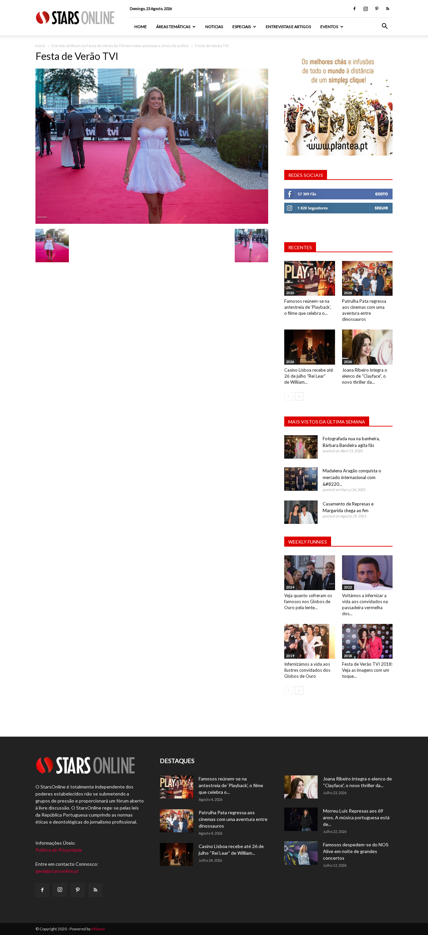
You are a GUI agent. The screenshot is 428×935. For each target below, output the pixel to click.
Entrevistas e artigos (288, 26)
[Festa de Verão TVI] (151, 222)
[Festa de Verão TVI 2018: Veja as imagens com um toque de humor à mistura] (367, 641)
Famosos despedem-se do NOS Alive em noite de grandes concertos (356, 851)
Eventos (329, 26)
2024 (290, 587)
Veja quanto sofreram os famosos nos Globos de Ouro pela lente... (308, 601)
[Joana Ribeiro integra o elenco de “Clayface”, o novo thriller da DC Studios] (367, 347)
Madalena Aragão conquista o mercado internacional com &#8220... (352, 477)
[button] (385, 27)
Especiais (241, 26)
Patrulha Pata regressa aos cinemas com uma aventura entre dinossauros (233, 819)
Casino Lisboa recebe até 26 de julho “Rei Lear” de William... (308, 376)
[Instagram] (365, 8)
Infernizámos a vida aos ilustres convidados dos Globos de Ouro (307, 670)
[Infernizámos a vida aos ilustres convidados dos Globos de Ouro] (309, 641)
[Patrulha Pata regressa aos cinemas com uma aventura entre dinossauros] (367, 278)
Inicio (40, 45)
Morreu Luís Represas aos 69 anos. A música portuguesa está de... (356, 817)
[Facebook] (354, 8)
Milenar (98, 928)
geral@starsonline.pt (57, 871)
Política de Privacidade (58, 850)
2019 (290, 656)
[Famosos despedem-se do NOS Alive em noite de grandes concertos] (301, 853)
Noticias (214, 26)
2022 (348, 587)
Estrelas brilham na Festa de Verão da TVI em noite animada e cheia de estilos (120, 45)
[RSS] (388, 8)
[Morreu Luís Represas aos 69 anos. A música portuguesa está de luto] (301, 819)
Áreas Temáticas (173, 26)
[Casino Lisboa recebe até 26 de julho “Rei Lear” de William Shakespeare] (309, 347)
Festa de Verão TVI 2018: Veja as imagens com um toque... (367, 670)
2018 (348, 656)
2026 (290, 293)
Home (140, 26)
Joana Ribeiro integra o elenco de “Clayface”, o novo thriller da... (364, 376)
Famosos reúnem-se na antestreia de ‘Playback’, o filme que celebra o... (307, 307)
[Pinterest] (376, 8)
